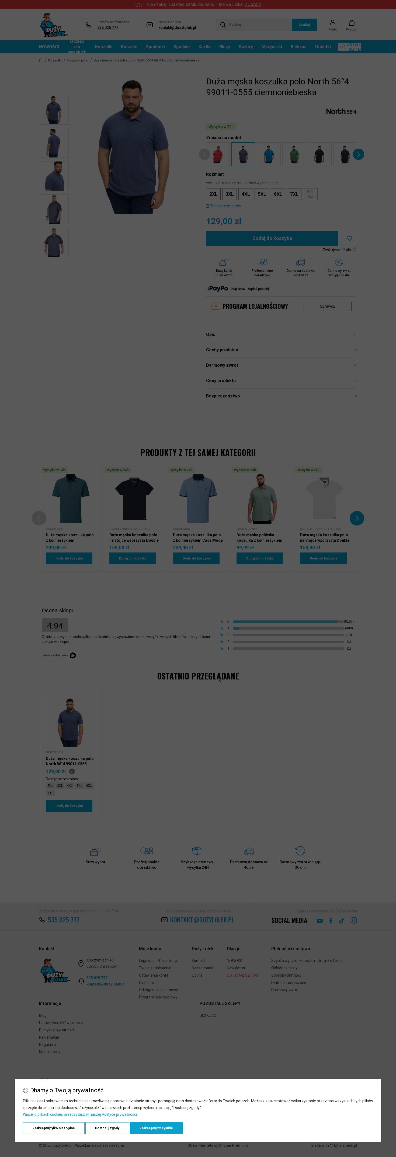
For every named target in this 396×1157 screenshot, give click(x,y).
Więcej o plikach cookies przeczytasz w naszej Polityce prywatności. (80, 1114)
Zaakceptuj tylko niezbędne (54, 1128)
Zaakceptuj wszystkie (156, 1128)
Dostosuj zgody (107, 1128)
